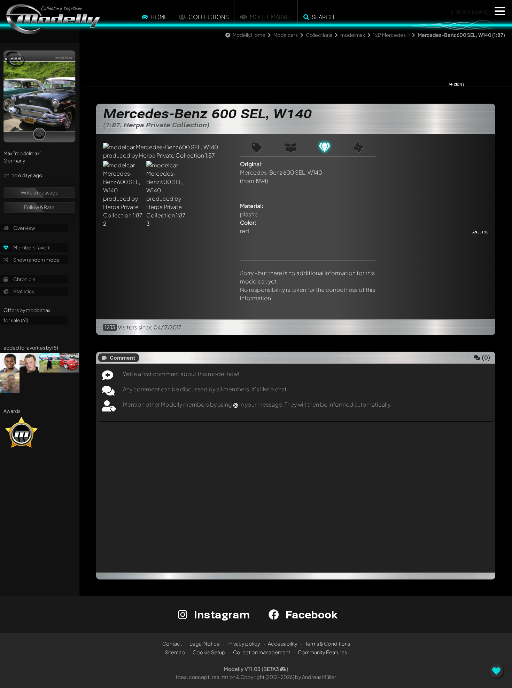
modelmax (352, 35)
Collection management (261, 652)
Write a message (40, 192)
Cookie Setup (209, 652)
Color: (248, 222)
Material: (252, 205)
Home (159, 17)
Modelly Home (249, 35)
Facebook (310, 614)
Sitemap (175, 652)
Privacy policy (243, 643)
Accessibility (282, 643)
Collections (208, 17)
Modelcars (285, 35)
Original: (251, 164)
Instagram (220, 614)
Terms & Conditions (327, 643)
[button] (500, 11)
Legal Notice (204, 643)
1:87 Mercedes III (391, 35)
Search (323, 17)
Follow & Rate (39, 207)
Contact (172, 643)
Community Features (322, 652)
